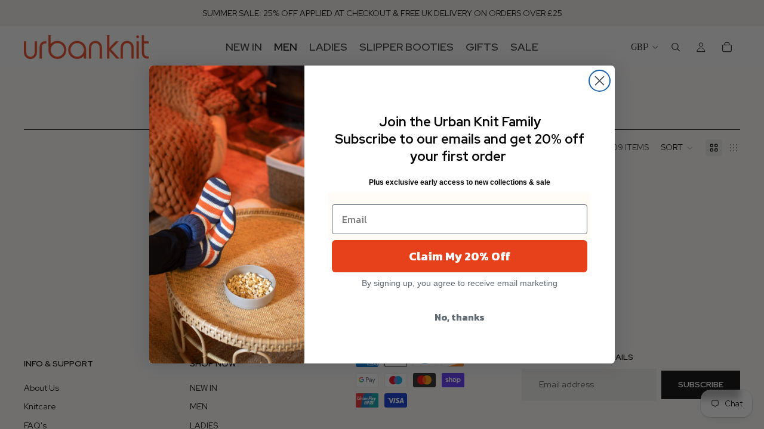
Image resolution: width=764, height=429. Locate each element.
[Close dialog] (599, 80)
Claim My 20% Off (459, 256)
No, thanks (460, 317)
